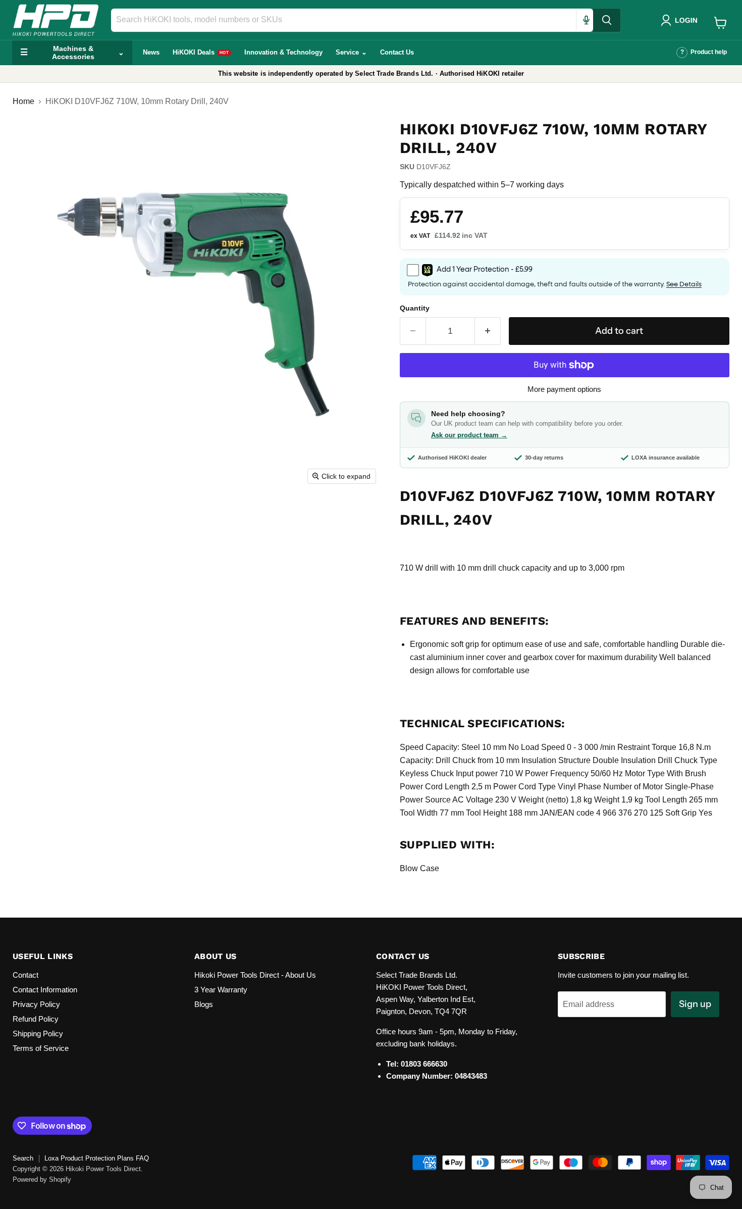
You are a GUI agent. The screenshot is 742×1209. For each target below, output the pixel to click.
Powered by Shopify (42, 1179)
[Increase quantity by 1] (488, 331)
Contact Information (45, 989)
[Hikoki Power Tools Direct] (55, 20)
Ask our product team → (469, 435)
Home (23, 101)
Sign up (695, 1004)
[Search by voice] (586, 20)
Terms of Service (41, 1048)
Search (23, 1158)
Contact (25, 975)
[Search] (606, 20)
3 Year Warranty (220, 989)
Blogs (203, 1004)
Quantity (415, 308)
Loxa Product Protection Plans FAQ (96, 1158)
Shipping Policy (38, 1033)
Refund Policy (36, 1019)
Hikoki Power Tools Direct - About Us (255, 975)
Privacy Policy (36, 1004)
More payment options (564, 389)
